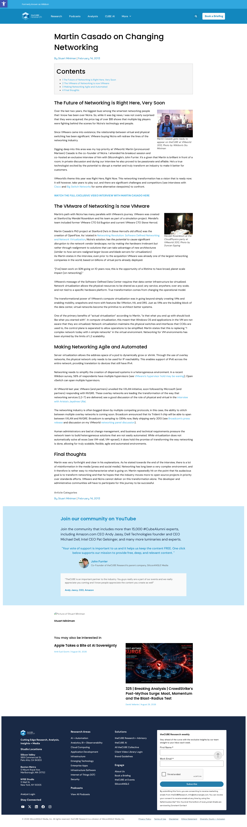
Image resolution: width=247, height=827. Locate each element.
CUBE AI (110, 16)
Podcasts (74, 16)
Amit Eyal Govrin (61, 651)
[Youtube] (23, 807)
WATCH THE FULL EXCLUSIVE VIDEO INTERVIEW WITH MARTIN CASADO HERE (102, 195)
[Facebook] (43, 807)
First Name (166, 747)
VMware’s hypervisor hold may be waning (159, 376)
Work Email (167, 759)
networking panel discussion (118, 422)
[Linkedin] (36, 807)
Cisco (57, 186)
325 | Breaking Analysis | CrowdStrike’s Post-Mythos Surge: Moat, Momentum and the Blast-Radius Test (159, 693)
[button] (3, 3)
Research (56, 16)
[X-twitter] (29, 807)
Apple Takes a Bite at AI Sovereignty (85, 645)
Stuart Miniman (67, 58)
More (125, 16)
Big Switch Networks (79, 186)
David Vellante (132, 704)
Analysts (93, 16)
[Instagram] (50, 807)
